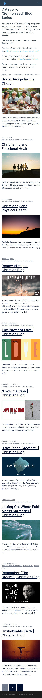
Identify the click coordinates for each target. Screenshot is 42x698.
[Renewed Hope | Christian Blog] (21, 285)
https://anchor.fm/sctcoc (28, 59)
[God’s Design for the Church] (21, 101)
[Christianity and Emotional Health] (21, 165)
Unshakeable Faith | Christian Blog (18, 633)
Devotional (28, 140)
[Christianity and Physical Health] (21, 226)
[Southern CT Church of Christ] (5, 3)
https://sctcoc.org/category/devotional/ (22, 51)
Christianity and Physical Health (14, 208)
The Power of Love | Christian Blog (18, 332)
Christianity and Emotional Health (15, 146)
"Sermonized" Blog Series (23, 74)
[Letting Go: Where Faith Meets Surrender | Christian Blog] (21, 530)
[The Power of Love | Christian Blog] (21, 349)
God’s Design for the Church (18, 81)
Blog (37, 74)
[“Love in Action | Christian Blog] (21, 410)
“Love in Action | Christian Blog (15, 393)
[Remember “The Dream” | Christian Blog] (21, 592)
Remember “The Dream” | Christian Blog (21, 575)
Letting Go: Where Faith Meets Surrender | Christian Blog (21, 511)
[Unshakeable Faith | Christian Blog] (21, 651)
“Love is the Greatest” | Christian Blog (20, 450)
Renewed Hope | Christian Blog (15, 268)
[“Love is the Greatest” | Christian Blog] (21, 466)
